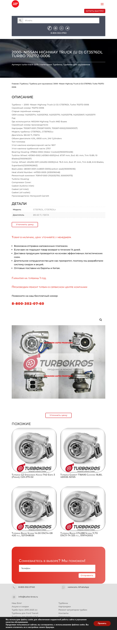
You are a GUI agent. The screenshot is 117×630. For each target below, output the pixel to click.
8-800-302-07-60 (28, 303)
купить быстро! (95, 11)
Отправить (87, 575)
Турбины (57, 64)
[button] (100, 319)
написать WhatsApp (78, 587)
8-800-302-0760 (58, 33)
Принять (102, 623)
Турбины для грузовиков (76, 64)
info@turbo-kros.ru (28, 596)
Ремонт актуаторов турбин (72, 610)
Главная (15, 84)
